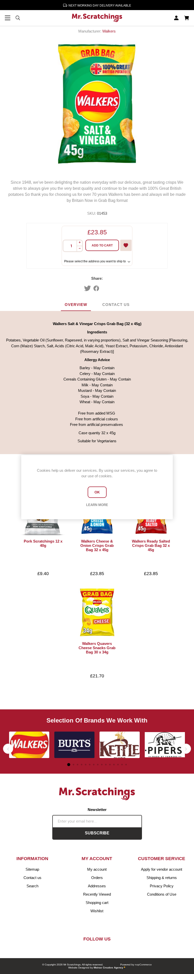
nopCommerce (143, 964)
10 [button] (106, 764)
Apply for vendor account (161, 869)
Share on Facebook (96, 288)
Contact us (32, 877)
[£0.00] (186, 18)
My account (97, 869)
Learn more (97, 505)
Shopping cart (97, 902)
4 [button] (81, 764)
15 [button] (126, 764)
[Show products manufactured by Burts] (74, 745)
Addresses (97, 886)
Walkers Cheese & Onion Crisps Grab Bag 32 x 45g (97, 545)
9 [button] (102, 764)
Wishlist (96, 911)
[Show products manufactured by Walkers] (29, 745)
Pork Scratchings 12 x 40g (43, 543)
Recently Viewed (97, 894)
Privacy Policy (162, 886)
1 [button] (68, 764)
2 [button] (73, 764)
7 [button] (93, 764)
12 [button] (114, 764)
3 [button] (77, 764)
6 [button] (89, 764)
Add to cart (102, 245)
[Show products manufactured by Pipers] (165, 745)
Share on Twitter (87, 288)
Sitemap (32, 869)
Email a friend (107, 288)
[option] (29, 745)
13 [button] (118, 764)
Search (32, 886)
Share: (97, 278)
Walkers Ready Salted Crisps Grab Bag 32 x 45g (151, 545)
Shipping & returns (162, 877)
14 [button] (122, 764)
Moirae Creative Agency (108, 967)
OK (97, 492)
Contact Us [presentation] (116, 304)
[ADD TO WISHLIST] (126, 245)
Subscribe (97, 833)
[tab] (76, 305)
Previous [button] (8, 749)
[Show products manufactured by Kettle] (120, 745)
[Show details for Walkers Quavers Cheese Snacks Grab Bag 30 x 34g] (97, 612)
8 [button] (98, 764)
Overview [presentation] (76, 304)
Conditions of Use (161, 894)
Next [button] (186, 749)
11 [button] (110, 764)
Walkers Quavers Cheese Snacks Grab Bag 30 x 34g (97, 647)
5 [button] (85, 764)
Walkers (109, 31)
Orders (97, 877)
